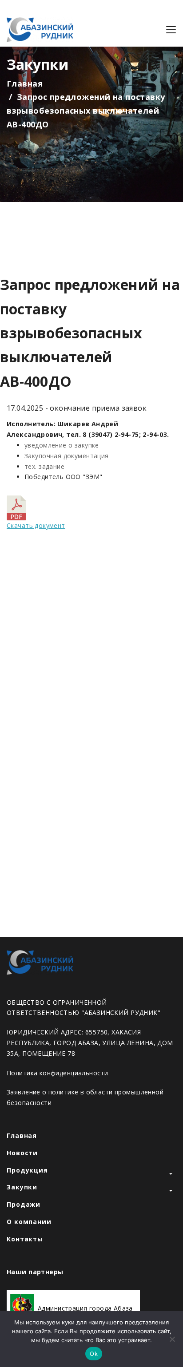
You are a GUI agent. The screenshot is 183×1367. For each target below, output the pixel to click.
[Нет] (171, 1339)
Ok (94, 1353)
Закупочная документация (66, 456)
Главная (25, 83)
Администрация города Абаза (85, 1308)
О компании (29, 1221)
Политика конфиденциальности (57, 1073)
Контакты (25, 1239)
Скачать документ (36, 525)
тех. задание (44, 466)
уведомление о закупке (61, 445)
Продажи (23, 1204)
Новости (22, 1153)
